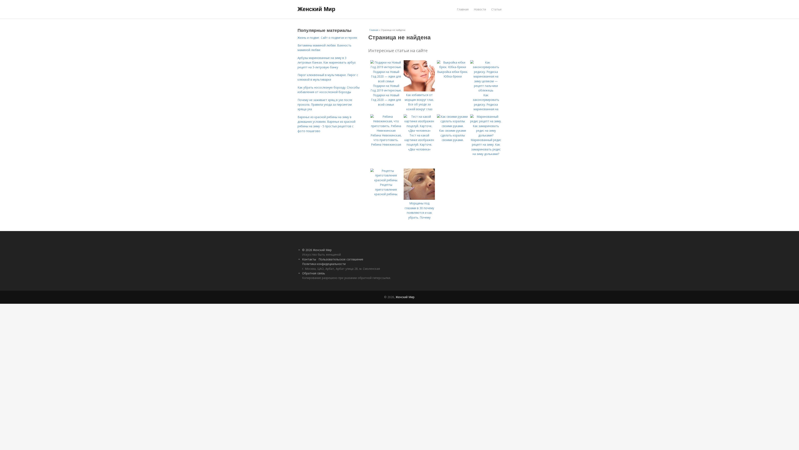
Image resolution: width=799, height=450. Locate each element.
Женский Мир (316, 9)
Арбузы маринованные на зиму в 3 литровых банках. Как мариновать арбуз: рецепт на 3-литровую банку (327, 62)
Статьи (496, 9)
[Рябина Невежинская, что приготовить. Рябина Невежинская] (386, 130)
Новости (480, 9)
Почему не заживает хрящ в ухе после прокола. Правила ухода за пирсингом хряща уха (325, 104)
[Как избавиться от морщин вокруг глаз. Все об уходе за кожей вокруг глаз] (419, 90)
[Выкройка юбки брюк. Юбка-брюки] (452, 67)
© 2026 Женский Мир (317, 250)
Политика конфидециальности (324, 264)
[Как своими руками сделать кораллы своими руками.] (452, 126)
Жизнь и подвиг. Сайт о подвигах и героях (327, 38)
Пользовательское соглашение (341, 259)
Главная (463, 9)
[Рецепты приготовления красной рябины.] (386, 180)
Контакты (309, 259)
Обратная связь (313, 273)
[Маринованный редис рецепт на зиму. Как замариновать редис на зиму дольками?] (485, 135)
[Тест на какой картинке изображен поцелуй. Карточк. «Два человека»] (419, 130)
